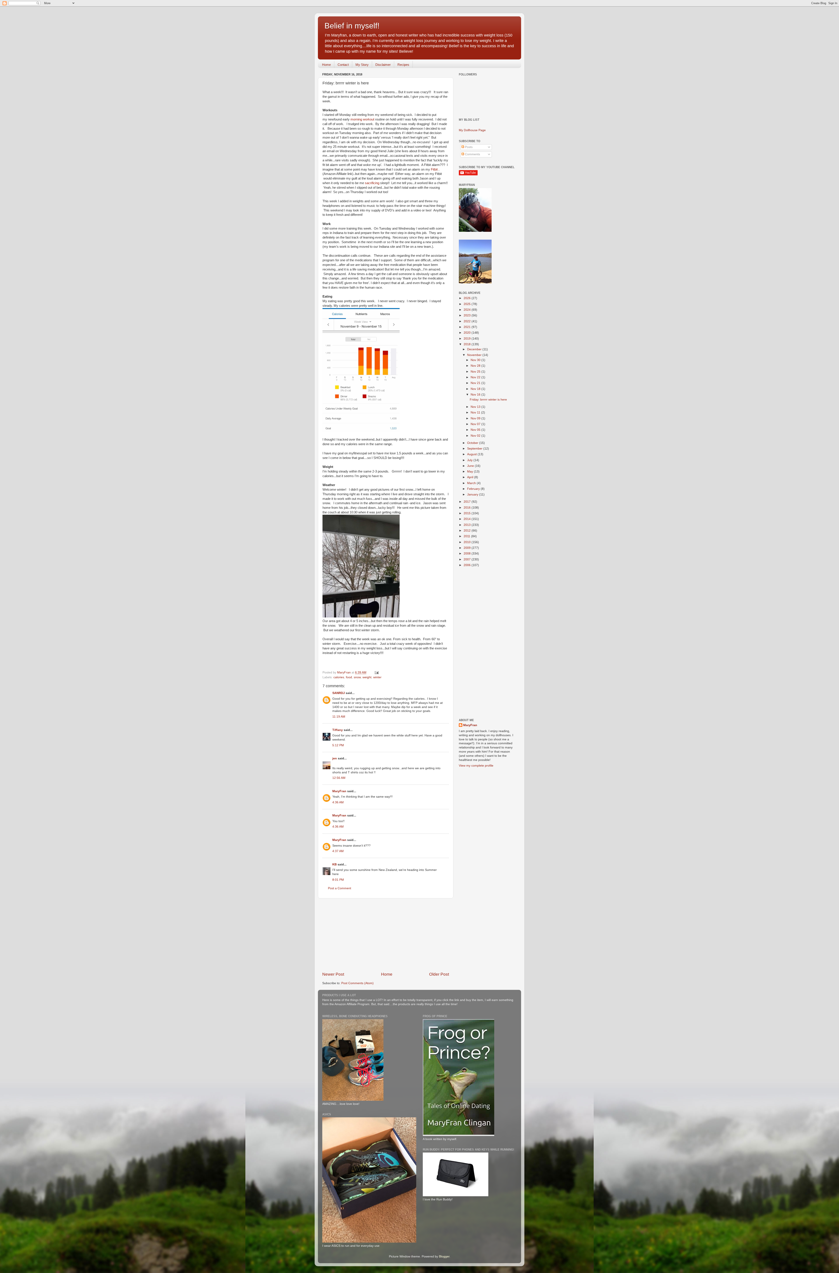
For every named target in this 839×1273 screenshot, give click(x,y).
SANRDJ (338, 693)
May (470, 471)
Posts (468, 147)
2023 (468, 315)
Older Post (439, 974)
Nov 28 (476, 365)
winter (377, 677)
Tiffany (337, 730)
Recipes (403, 64)
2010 (468, 542)
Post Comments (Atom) (357, 983)
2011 (467, 536)
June (471, 465)
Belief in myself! (352, 25)
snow (357, 677)
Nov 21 (476, 383)
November (474, 355)
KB (334, 864)
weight (366, 677)
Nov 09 (476, 418)
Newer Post (333, 974)
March (472, 483)
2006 (468, 565)
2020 (468, 332)
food (349, 677)
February (474, 488)
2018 (468, 344)
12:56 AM (338, 777)
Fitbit (434, 169)
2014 (468, 519)
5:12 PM (338, 745)
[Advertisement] (385, 935)
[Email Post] (376, 672)
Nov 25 (476, 371)
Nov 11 (476, 412)
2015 (468, 513)
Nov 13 (476, 406)
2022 (468, 321)
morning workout (362, 119)
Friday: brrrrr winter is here (488, 399)
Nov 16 (476, 394)
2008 (468, 553)
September (475, 448)
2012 (468, 530)
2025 (468, 304)
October (473, 443)
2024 (468, 309)
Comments (472, 154)
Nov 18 (476, 389)
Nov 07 (476, 424)
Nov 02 (476, 435)
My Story (362, 64)
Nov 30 (476, 360)
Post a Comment (339, 888)
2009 (468, 547)
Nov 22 (476, 377)
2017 (468, 501)
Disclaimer (383, 64)
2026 (468, 298)
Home (326, 64)
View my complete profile (476, 765)
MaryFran (339, 791)
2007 (468, 559)
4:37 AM (338, 851)
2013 (468, 525)
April (470, 477)
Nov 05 (476, 429)
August (472, 454)
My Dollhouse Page (472, 130)
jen (334, 758)
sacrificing (372, 183)
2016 (468, 507)
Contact (343, 64)
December (474, 349)
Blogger (444, 1256)
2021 (468, 327)
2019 (468, 338)
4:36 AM (338, 802)
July (470, 460)
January (473, 494)
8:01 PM (338, 879)
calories (338, 677)
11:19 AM (338, 716)
